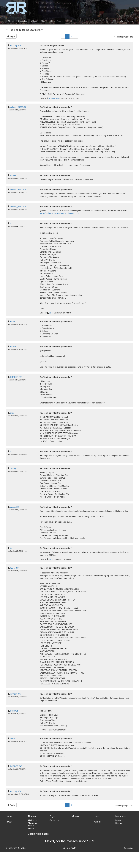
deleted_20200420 (18, 107)
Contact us (128, 848)
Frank (12, 321)
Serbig (13, 468)
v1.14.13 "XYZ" (69, 848)
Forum (60, 21)
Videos (34, 21)
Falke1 (13, 175)
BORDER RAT (16, 377)
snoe (12, 412)
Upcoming (22, 21)
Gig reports (54, 820)
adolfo (12, 738)
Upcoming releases (38, 833)
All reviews (32, 823)
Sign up (130, 21)
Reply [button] (12, 36)
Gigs (43, 21)
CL (11, 223)
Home (9, 816)
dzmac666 (14, 507)
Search (31, 828)
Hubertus (14, 710)
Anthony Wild (15, 45)
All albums (32, 820)
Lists (51, 21)
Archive (31, 825)
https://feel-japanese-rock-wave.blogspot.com (59, 213)
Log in (120, 21)
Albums (11, 21)
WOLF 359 (15, 567)
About (69, 21)
